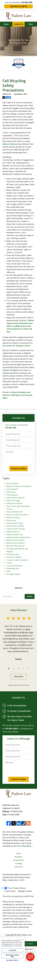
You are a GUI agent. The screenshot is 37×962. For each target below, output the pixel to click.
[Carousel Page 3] (18, 668)
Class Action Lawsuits (15, 497)
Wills (8, 571)
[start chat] (30, 957)
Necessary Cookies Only (12, 955)
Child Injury (15, 395)
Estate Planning (13, 517)
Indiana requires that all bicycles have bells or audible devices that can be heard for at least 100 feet (20, 326)
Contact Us (18, 24)
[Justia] (23, 823)
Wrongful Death (13, 574)
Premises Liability (14, 557)
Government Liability (15, 526)
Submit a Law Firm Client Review (18, 685)
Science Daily (8, 144)
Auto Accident (12, 483)
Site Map (18, 863)
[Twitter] (13, 823)
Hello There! (29, 949)
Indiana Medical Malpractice (18, 537)
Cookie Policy (10, 891)
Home (6, 24)
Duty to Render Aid (14, 512)
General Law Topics (14, 523)
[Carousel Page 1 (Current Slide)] (8, 668)
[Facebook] (8, 823)
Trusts (9, 563)
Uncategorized (12, 568)
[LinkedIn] (18, 823)
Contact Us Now (18, 468)
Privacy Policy (18, 860)
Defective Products (14, 503)
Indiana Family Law (14, 534)
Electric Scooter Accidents (17, 514)
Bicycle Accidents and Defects (19, 486)
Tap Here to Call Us (18, 6)
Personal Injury (12, 554)
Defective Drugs (13, 500)
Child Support (12, 495)
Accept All (12, 950)
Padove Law (26, 935)
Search (29, 596)
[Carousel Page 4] (23, 668)
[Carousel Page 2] (13, 668)
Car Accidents (12, 489)
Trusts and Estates (14, 565)
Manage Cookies (25, 891)
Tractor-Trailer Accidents (17, 560)
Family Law (11, 520)
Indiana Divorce (13, 531)
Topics (6, 478)
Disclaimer (18, 857)
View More (18, 676)
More (31, 24)
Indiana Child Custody (15, 529)
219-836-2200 (16, 811)
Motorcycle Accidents (15, 543)
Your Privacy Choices (17, 888)
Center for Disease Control (18, 345)
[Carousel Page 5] (28, 668)
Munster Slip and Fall (15, 546)
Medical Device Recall (15, 540)
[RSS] (28, 823)
